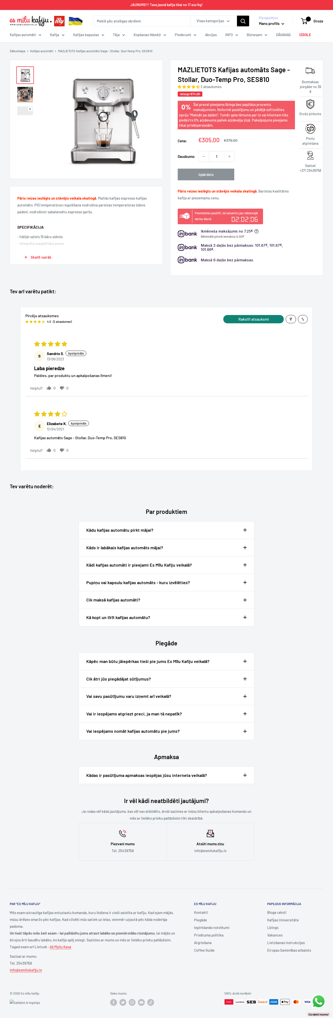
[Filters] (291, 319)
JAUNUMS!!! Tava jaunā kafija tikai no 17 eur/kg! (166, 5)
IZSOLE (305, 34)
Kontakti (201, 912)
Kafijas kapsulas (86, 34)
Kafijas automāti (23, 34)
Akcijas (211, 34)
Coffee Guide (204, 950)
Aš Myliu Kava (60, 947)
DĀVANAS (283, 34)
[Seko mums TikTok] (150, 1002)
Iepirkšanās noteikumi (211, 927)
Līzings (272, 927)
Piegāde (200, 920)
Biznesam (254, 34)
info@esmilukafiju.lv (26, 970)
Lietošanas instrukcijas (286, 942)
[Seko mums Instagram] (132, 1002)
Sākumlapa (17, 51)
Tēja (116, 34)
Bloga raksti (276, 912)
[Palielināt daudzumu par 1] (229, 156)
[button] (189, 86)
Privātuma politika (209, 935)
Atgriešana (203, 942)
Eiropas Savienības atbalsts (289, 950)
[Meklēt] (243, 21)
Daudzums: (186, 156)
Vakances (275, 935)
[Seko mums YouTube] (141, 1002)
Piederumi (183, 34)
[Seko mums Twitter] (122, 1002)
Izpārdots (206, 174)
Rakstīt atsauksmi (253, 319)
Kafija (54, 34)
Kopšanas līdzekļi (147, 34)
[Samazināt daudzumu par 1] (203, 156)
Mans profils (269, 23)
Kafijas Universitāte (283, 920)
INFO (229, 34)
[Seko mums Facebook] (113, 1002)
